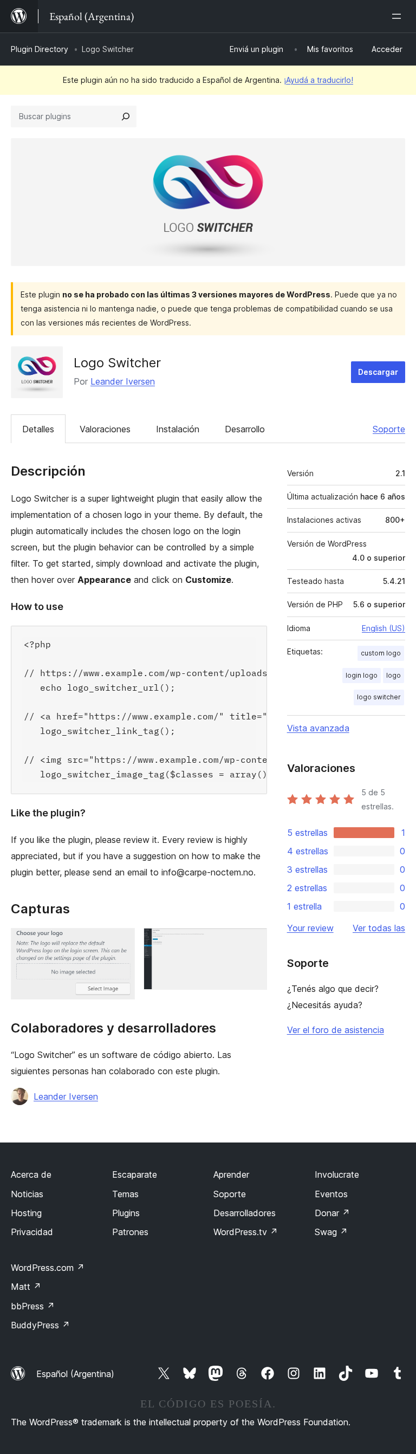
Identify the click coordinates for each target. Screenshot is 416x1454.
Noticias (27, 1194)
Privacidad (32, 1231)
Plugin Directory (39, 49)
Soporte (389, 429)
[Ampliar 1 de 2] (120, 942)
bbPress (33, 1306)
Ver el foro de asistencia (335, 1029)
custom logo (381, 653)
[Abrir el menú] (398, 16)
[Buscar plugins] (125, 116)
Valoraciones (105, 429)
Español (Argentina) (75, 1373)
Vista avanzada (318, 728)
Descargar (378, 372)
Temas (125, 1194)
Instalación (177, 429)
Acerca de (31, 1174)
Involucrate (337, 1174)
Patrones (130, 1231)
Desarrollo (245, 429)
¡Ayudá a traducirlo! (318, 80)
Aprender (231, 1174)
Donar (332, 1213)
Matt (26, 1286)
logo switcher (379, 697)
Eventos (331, 1194)
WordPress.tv (245, 1231)
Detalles (38, 429)
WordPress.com (47, 1267)
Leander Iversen (122, 381)
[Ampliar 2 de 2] (252, 942)
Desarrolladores (244, 1213)
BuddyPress (40, 1325)
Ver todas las (379, 928)
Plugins (126, 1213)
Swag (331, 1231)
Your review (310, 928)
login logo (362, 675)
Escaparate (134, 1174)
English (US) (383, 628)
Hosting (26, 1213)
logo (393, 675)
